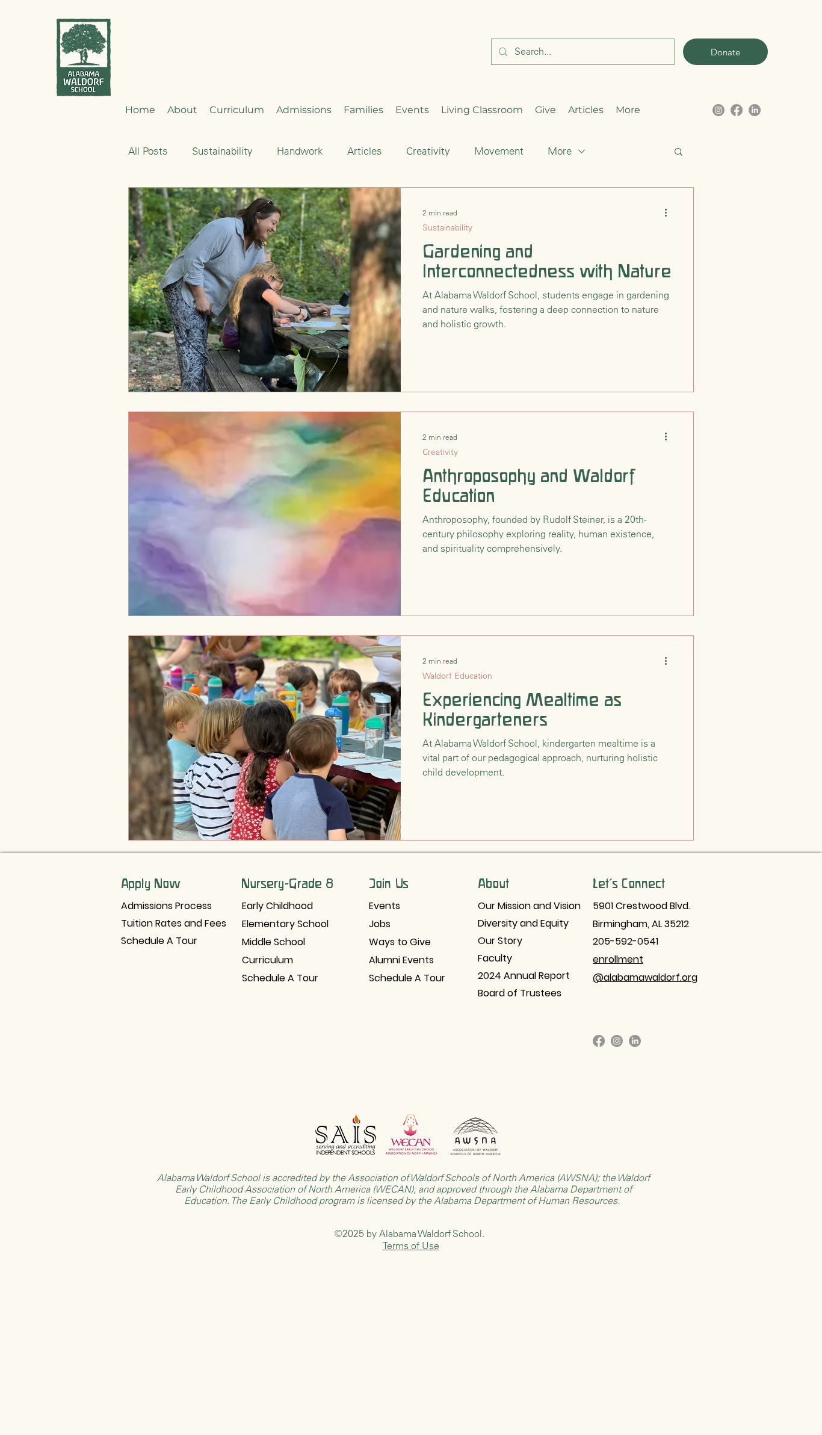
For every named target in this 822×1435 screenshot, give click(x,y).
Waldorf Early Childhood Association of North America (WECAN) (412, 1183)
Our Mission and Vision (529, 906)
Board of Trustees (519, 993)
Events (384, 906)
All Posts (148, 151)
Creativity (428, 151)
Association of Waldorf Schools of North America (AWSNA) (471, 1177)
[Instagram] (617, 1041)
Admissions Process (166, 906)
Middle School (273, 942)
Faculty (495, 958)
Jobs (380, 924)
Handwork (300, 151)
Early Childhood (277, 906)
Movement (499, 151)
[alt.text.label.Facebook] (737, 110)
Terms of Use (411, 1245)
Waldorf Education (457, 676)
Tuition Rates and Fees (172, 923)
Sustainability (222, 151)
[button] (182, 110)
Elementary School (285, 924)
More (560, 151)
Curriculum (267, 960)
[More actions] (670, 212)
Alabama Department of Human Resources (525, 1200)
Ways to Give (400, 942)
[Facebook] (599, 1041)
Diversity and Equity (523, 923)
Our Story (500, 941)
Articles (364, 151)
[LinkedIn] (755, 110)
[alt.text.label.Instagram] (718, 110)
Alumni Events (401, 960)
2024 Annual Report (524, 976)
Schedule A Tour (159, 941)
